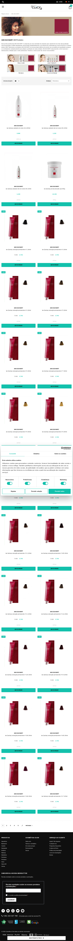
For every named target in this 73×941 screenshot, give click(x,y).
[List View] (18, 81)
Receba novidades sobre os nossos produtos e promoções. (23, 885)
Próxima (28, 825)
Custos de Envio (53, 848)
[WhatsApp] (13, 910)
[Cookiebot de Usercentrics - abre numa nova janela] (62, 448)
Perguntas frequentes (55, 846)
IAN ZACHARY (15, 14)
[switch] (27, 483)
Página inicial (5, 14)
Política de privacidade (55, 850)
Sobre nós (28, 841)
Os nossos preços (30, 846)
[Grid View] (15, 81)
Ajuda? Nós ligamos (54, 841)
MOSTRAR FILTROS (35, 938)
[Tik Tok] (22, 910)
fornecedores (29, 848)
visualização (7, 81)
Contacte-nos (53, 843)
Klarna (51, 855)
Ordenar (48, 81)
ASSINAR (11, 900)
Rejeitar (13, 491)
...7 (22, 825)
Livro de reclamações (55, 852)
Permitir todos (59, 491)
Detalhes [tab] (36, 453)
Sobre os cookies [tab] (60, 453)
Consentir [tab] (12, 453)
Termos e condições (30, 843)
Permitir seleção (36, 491)
